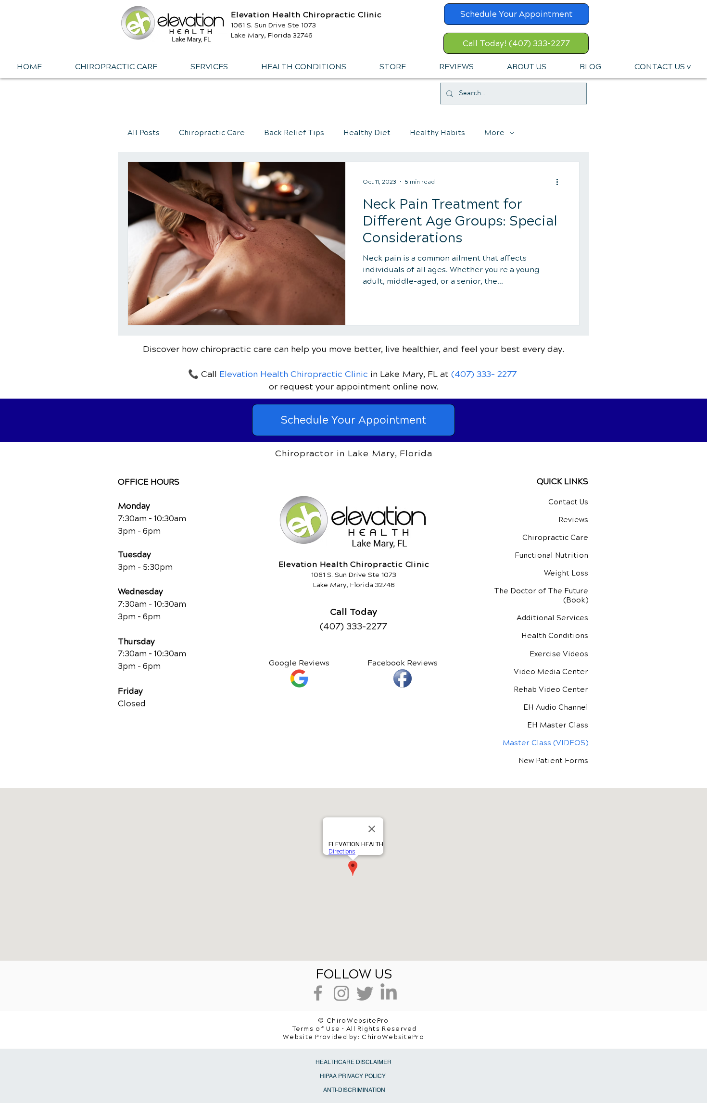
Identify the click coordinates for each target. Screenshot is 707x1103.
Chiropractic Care (212, 132)
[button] (209, 67)
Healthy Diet (367, 132)
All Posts (143, 132)
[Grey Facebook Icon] (318, 993)
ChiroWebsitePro (393, 1037)
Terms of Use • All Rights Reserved (354, 1029)
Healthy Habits (437, 132)
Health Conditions (554, 635)
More (494, 132)
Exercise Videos (559, 654)
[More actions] (560, 182)
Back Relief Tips (294, 132)
